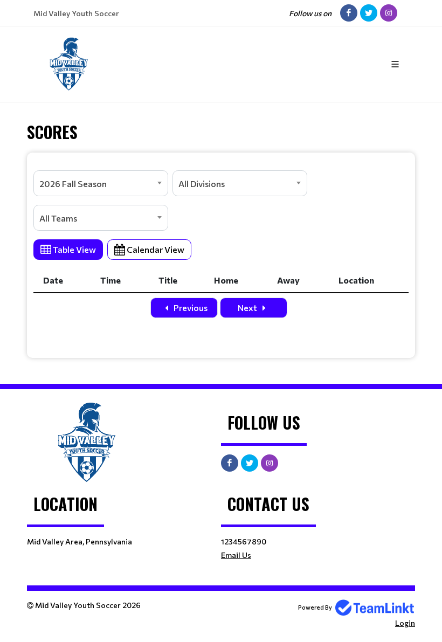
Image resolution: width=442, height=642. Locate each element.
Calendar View (154, 249)
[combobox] (100, 183)
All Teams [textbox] (58, 218)
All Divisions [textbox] (201, 183)
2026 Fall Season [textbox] (73, 183)
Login (405, 622)
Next (248, 307)
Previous (190, 307)
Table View (73, 249)
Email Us (236, 555)
